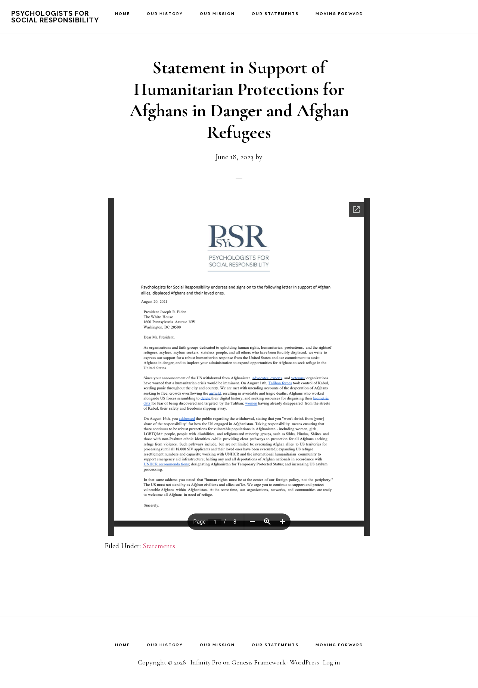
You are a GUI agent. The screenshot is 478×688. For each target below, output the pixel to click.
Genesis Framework (259, 662)
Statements (159, 546)
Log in (331, 662)
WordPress (304, 662)
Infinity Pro (205, 662)
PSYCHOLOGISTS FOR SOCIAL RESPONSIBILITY (55, 16)
